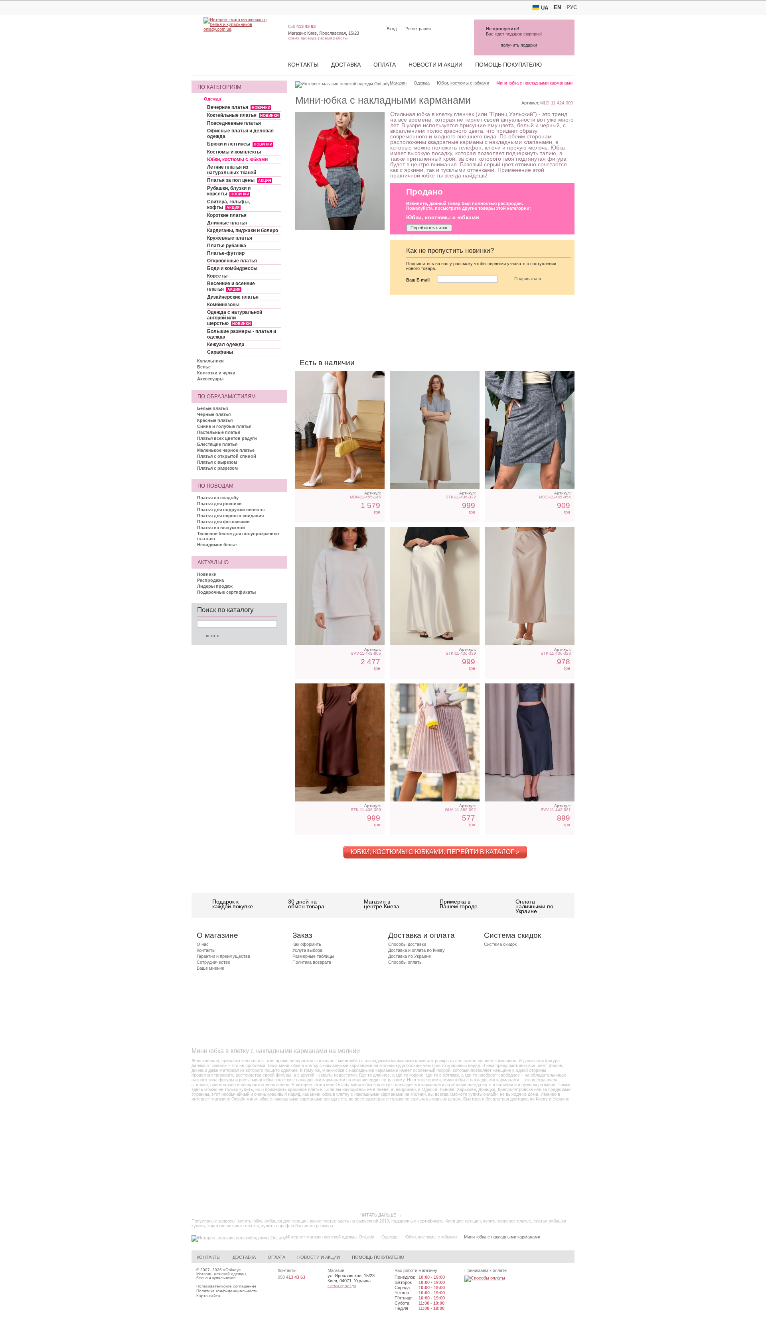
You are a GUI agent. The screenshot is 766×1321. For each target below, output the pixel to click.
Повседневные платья (234, 123)
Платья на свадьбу (218, 497)
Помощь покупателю (508, 64)
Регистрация (418, 28)
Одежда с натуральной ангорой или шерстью (234, 317)
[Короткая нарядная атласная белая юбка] (340, 430)
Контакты (303, 64)
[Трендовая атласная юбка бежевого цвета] (435, 430)
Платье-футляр (226, 253)
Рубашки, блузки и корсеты (229, 191)
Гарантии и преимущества (223, 956)
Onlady (232, 1270)
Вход (392, 28)
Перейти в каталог (429, 227)
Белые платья (212, 408)
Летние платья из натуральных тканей (231, 169)
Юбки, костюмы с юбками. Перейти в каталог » (435, 852)
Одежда (212, 98)
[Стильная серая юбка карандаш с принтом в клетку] (529, 430)
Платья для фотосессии (223, 521)
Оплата (384, 64)
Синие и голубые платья (224, 426)
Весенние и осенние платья (231, 286)
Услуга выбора (307, 950)
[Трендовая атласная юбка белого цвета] (435, 586)
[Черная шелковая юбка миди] (529, 742)
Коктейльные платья (242, 115)
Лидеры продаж (215, 586)
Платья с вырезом (217, 462)
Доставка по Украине (409, 956)
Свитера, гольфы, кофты (228, 204)
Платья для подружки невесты (231, 509)
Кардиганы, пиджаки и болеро (242, 230)
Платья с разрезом (217, 468)
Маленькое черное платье (226, 450)
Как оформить (306, 944)
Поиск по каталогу (225, 610)
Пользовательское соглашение (226, 1286)
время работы (333, 38)
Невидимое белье (217, 544)
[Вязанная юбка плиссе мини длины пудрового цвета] (435, 742)
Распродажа (210, 580)
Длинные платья (227, 223)
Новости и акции (435, 64)
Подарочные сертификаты (226, 592)
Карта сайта (208, 1295)
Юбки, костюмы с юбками (237, 159)
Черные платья (214, 414)
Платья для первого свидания (230, 515)
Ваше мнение (210, 968)
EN (557, 7)
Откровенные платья (232, 261)
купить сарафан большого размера (297, 1225)
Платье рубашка (226, 245)
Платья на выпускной (221, 527)
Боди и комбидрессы (232, 268)
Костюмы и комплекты (234, 152)
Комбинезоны (223, 304)
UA (544, 8)
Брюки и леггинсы (239, 144)
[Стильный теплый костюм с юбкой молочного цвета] (340, 586)
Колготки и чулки (216, 372)
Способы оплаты (405, 962)
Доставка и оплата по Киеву (416, 950)
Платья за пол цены (239, 180)
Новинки (207, 574)
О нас (203, 944)
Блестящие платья (217, 444)
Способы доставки (407, 944)
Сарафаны (220, 352)
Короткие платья (227, 215)
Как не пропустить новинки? (450, 250)
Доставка (346, 64)
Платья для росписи (219, 503)
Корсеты (217, 276)
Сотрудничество (213, 962)
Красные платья (215, 420)
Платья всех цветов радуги (227, 438)
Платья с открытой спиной (226, 456)
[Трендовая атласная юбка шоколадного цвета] (340, 742)
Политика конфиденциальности (227, 1291)
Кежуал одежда (226, 344)
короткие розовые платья (233, 1225)
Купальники (210, 360)
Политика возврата (311, 962)
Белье (204, 366)
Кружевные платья (229, 238)
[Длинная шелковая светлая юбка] (529, 586)
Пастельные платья (218, 432)
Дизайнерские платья (233, 297)
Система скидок (500, 944)
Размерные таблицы (313, 956)
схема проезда (302, 38)
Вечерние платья (238, 107)
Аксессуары (210, 378)
